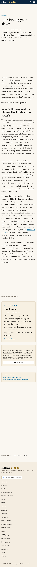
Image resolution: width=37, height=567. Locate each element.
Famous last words (7, 495)
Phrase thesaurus (6, 492)
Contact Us (4, 517)
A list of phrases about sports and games (15, 379)
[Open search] (30, 2)
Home (3, 455)
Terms (3, 552)
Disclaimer (4, 549)
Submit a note (18, 362)
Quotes (3, 499)
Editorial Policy (5, 527)
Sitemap (3, 556)
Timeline (4, 513)
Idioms (3, 488)
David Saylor (10, 309)
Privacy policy (5, 542)
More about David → (10, 339)
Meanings (9, 455)
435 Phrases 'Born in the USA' (12, 377)
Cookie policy (5, 538)
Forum (3, 502)
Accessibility (5, 545)
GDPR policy (5, 535)
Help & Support (6, 520)
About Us (4, 510)
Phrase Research (6, 524)
